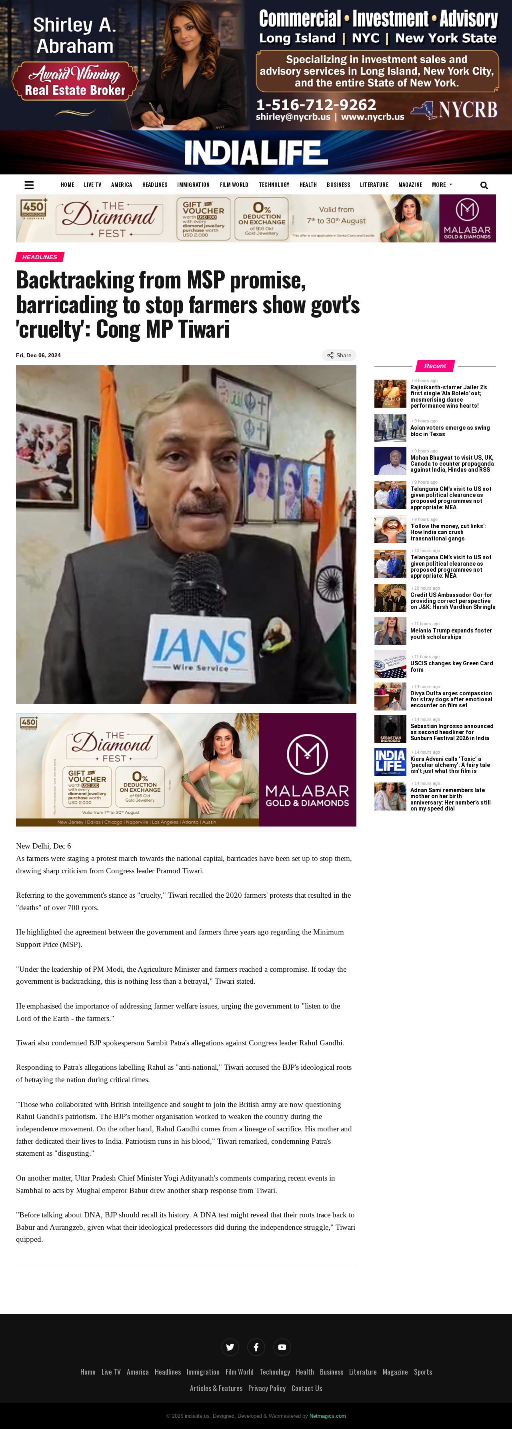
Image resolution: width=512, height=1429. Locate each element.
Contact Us (307, 1388)
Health (308, 184)
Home (67, 184)
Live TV (92, 184)
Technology (274, 184)
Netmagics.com (328, 1416)
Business (338, 184)
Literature (374, 184)
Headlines (155, 184)
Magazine (410, 184)
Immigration (193, 184)
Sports (423, 1371)
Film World (234, 184)
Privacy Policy (267, 1388)
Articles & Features (216, 1388)
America (121, 184)
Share (344, 355)
